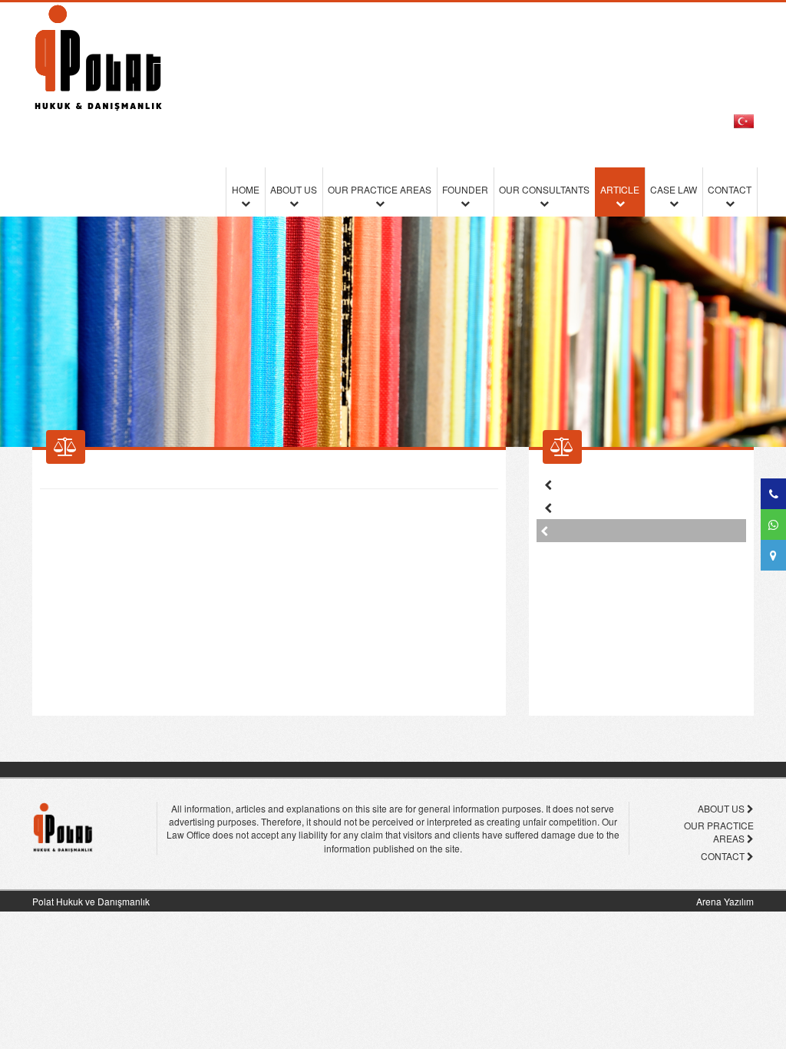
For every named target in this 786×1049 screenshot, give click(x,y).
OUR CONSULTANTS (544, 189)
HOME (245, 189)
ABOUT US (293, 189)
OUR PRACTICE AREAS (379, 189)
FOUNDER (465, 189)
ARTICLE (619, 189)
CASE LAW (673, 189)
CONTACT (729, 189)
